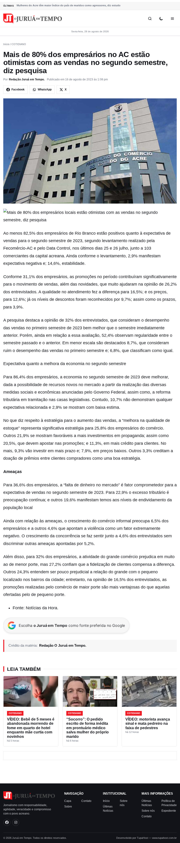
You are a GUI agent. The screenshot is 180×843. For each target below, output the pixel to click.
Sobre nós (148, 810)
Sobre (68, 806)
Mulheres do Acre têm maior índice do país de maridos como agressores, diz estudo (68, 5)
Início (6, 44)
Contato (86, 801)
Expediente (168, 810)
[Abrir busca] (149, 18)
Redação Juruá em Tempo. (27, 79)
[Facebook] (6, 822)
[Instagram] (15, 822)
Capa (67, 801)
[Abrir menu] (172, 18)
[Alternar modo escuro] (161, 18)
